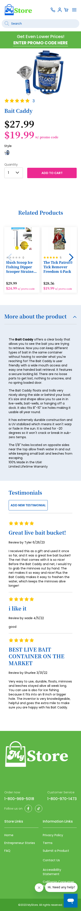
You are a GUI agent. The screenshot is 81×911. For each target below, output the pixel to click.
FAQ (7, 851)
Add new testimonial (28, 505)
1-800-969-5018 (19, 798)
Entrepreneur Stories (19, 843)
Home (8, 835)
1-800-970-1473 (62, 798)
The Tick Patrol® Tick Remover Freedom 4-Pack (58, 267)
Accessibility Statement (52, 872)
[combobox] (40, 23)
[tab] (40, 319)
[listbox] (40, 154)
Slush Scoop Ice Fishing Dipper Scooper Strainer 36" (20, 267)
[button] (27, 90)
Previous (9, 257)
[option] (7, 152)
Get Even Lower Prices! (40, 37)
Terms (47, 843)
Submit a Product (56, 851)
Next (71, 257)
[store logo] (18, 9)
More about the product (35, 317)
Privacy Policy (53, 835)
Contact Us (51, 860)
